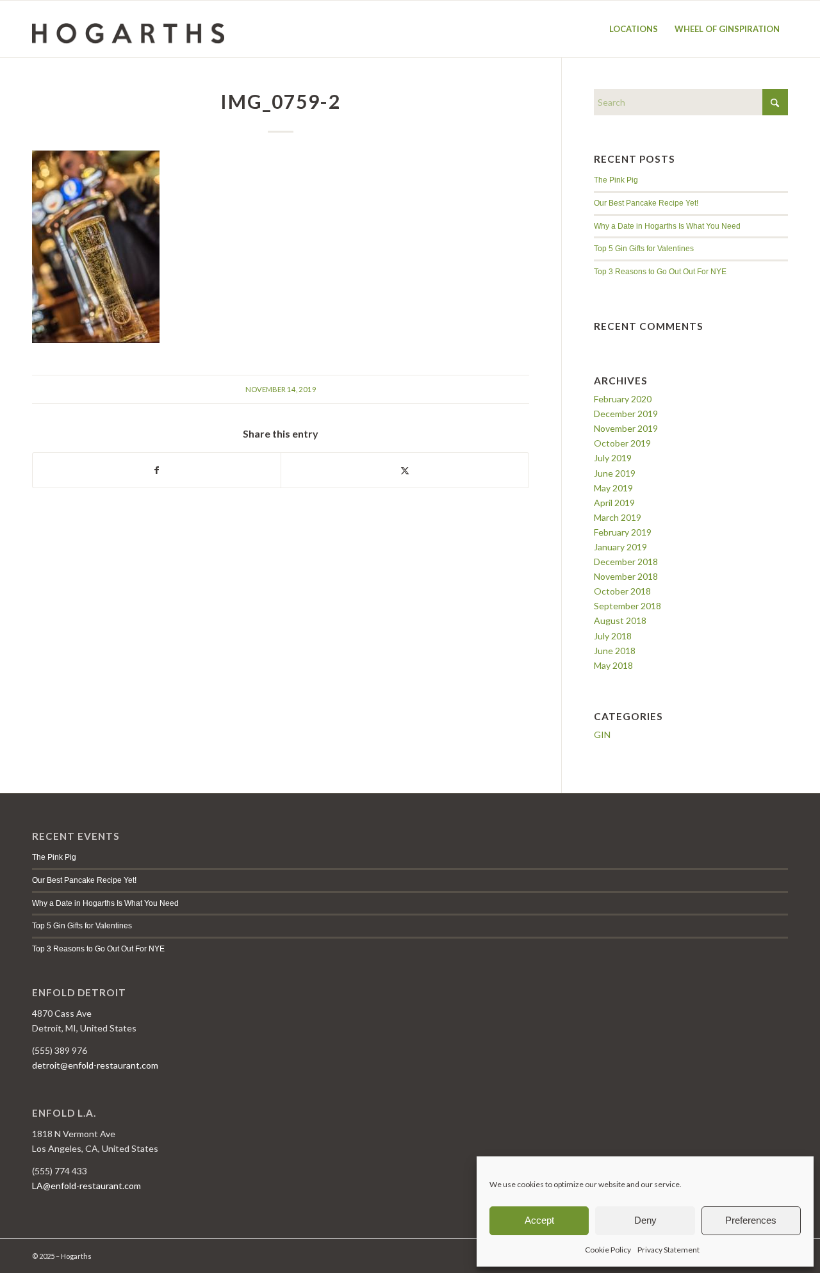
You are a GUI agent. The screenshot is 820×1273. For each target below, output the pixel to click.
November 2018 (626, 576)
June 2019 (615, 473)
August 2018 (620, 620)
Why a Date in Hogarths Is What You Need (667, 226)
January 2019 (620, 546)
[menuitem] (633, 29)
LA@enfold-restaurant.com (86, 1185)
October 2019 (622, 443)
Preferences (750, 1220)
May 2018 (613, 665)
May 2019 (613, 487)
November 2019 (626, 428)
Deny (645, 1220)
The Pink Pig (616, 180)
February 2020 (623, 398)
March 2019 (617, 517)
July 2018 (613, 635)
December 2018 (626, 561)
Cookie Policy (608, 1249)
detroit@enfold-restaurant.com (95, 1065)
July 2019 (613, 457)
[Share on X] (405, 470)
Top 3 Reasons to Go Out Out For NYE (660, 271)
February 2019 (623, 532)
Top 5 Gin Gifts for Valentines (644, 248)
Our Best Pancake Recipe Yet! (646, 203)
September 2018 (627, 605)
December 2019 (626, 413)
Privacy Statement (668, 1249)
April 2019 (614, 502)
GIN (602, 734)
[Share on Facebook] (157, 470)
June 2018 (615, 650)
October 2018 (622, 591)
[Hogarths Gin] (128, 29)
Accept (539, 1220)
